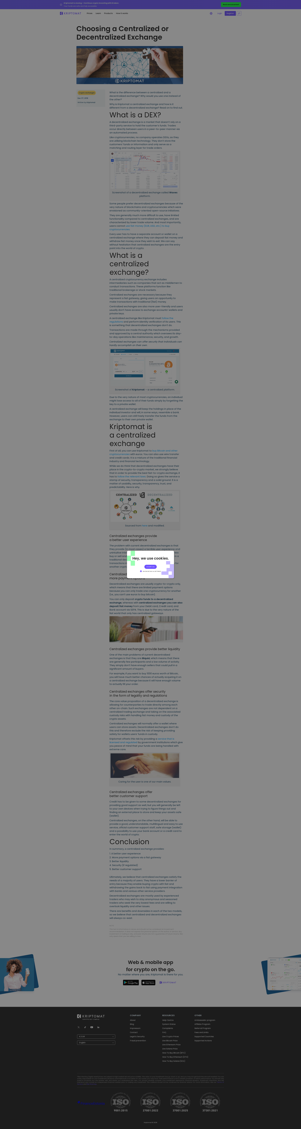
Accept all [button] (150, 567)
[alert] (150, 564)
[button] (150, 571)
